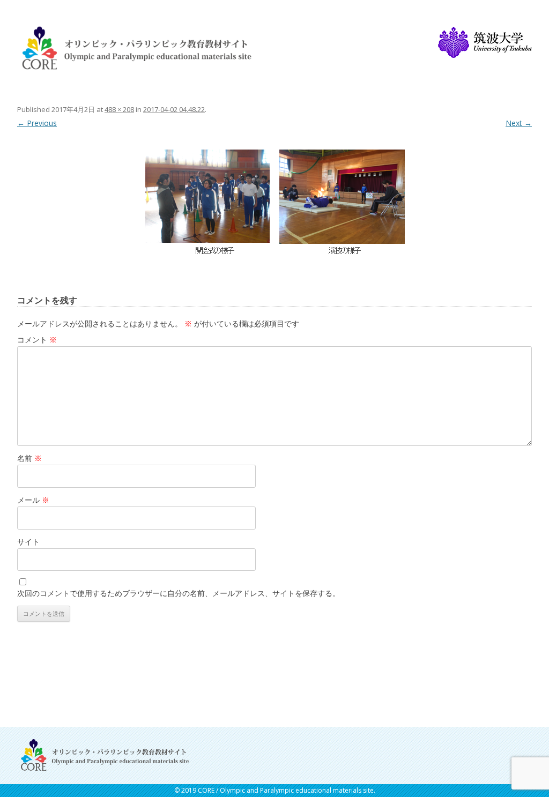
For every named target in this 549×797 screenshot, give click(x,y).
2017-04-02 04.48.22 (174, 109)
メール (33, 500)
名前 (29, 458)
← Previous (37, 123)
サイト (28, 542)
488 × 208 (119, 109)
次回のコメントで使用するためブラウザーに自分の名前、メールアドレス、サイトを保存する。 (178, 593)
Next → (519, 123)
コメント (37, 339)
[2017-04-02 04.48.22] (274, 199)
